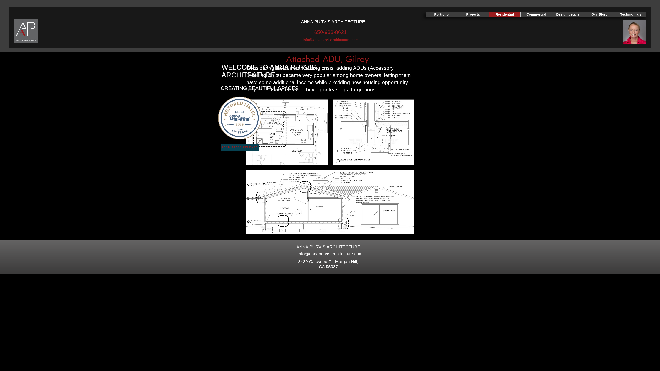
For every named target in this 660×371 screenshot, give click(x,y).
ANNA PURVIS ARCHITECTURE (333, 21)
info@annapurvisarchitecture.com (330, 253)
